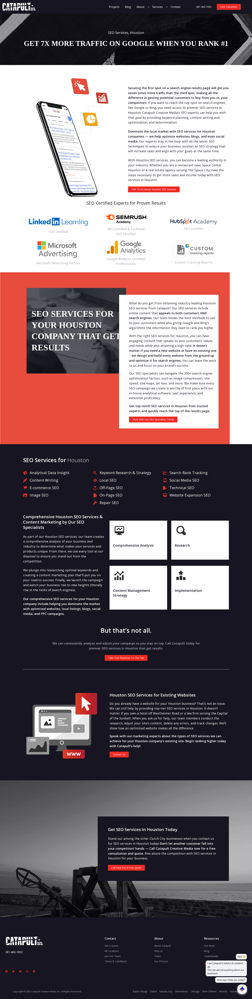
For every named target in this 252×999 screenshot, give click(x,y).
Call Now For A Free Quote (126, 867)
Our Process (161, 961)
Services (157, 7)
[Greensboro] (181, 991)
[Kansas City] (165, 991)
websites (183, 136)
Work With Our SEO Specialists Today (153, 419)
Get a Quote (111, 945)
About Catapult (162, 945)
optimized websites (45, 609)
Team (157, 956)
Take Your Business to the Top (126, 657)
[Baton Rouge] (140, 991)
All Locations (112, 951)
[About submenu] (148, 7)
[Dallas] (153, 991)
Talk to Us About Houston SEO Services (153, 189)
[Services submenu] (167, 7)
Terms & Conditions (116, 961)
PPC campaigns (52, 614)
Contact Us (119, 754)
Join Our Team (113, 956)
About (140, 7)
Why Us (158, 951)
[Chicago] (195, 991)
